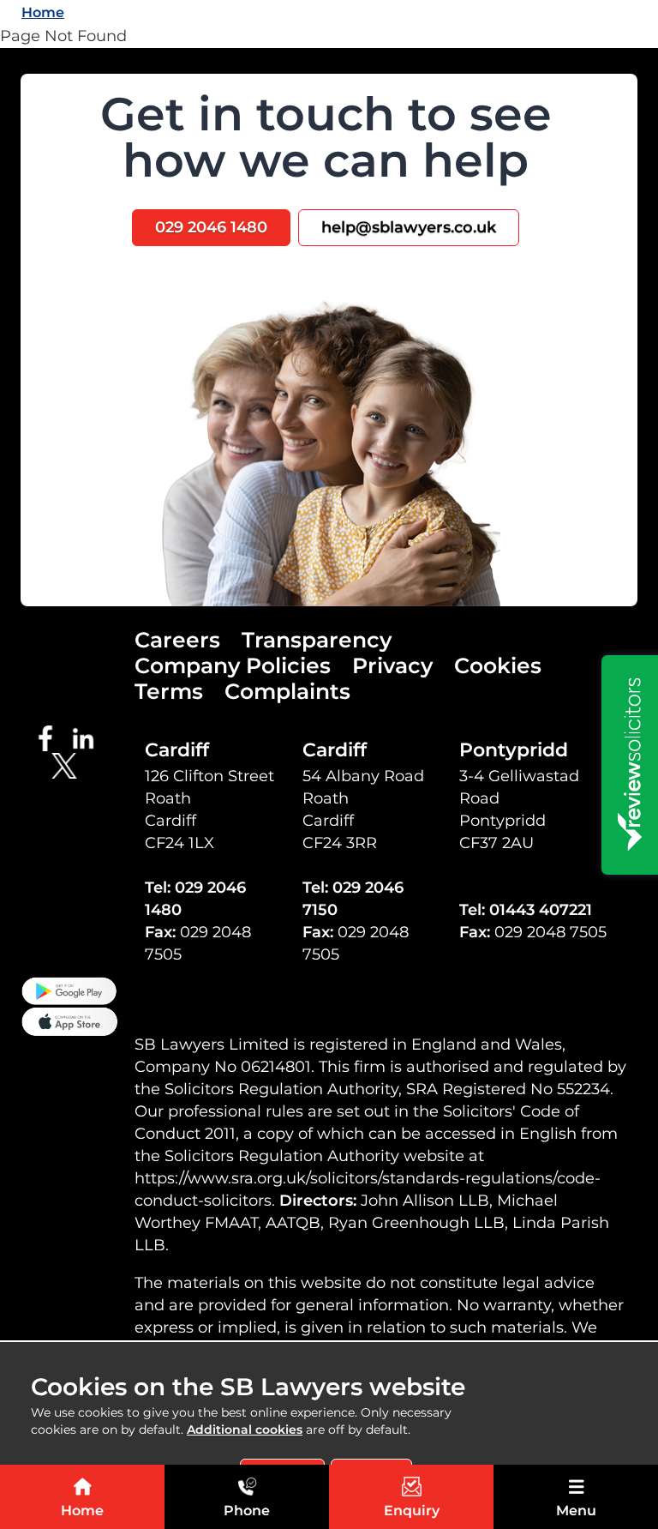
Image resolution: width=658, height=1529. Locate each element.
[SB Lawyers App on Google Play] (69, 989)
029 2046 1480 (211, 227)
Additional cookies (244, 1429)
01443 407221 (540, 909)
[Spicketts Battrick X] (69, 764)
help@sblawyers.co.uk (408, 227)
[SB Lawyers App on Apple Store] (69, 1020)
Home (42, 12)
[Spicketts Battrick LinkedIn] (88, 737)
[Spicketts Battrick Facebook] (50, 737)
